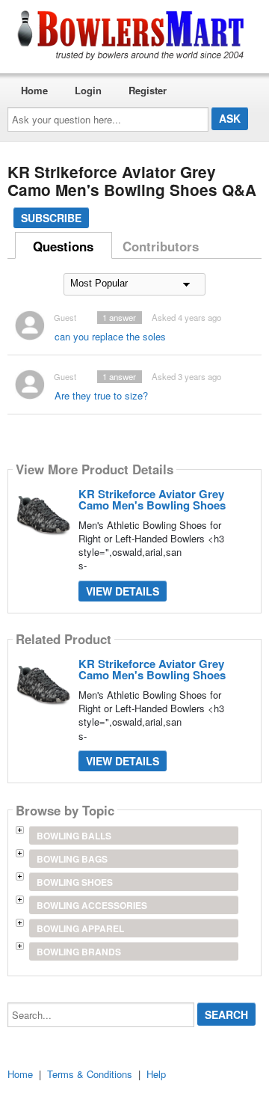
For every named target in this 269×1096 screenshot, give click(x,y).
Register (148, 90)
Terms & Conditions (89, 1074)
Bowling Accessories (92, 905)
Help (156, 1074)
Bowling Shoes (75, 882)
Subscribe (51, 217)
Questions (63, 246)
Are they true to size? (101, 395)
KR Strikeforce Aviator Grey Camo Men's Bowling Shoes (152, 499)
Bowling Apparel (80, 928)
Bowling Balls (74, 835)
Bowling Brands (79, 951)
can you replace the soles (110, 336)
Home (34, 90)
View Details (122, 591)
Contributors (161, 246)
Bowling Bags (72, 859)
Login (88, 90)
